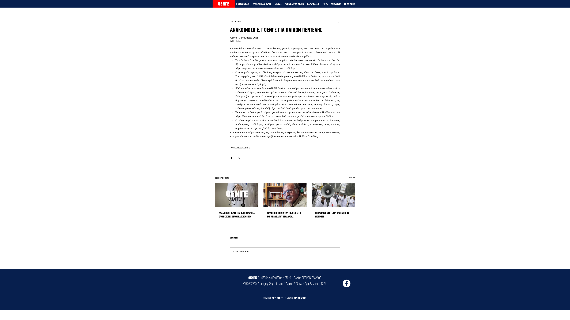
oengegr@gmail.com (271, 283)
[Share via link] (246, 158)
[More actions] (338, 21)
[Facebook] (346, 283)
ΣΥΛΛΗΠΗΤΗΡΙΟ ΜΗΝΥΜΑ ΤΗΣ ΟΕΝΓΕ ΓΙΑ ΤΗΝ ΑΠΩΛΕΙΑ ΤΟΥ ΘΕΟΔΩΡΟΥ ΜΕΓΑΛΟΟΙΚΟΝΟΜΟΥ (284, 214)
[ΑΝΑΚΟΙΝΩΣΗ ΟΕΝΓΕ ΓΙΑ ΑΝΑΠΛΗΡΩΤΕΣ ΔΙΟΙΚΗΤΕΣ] (333, 195)
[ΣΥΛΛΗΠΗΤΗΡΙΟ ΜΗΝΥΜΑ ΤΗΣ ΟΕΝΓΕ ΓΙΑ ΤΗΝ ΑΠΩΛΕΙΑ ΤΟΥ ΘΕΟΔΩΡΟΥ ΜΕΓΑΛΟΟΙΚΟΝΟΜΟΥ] (285, 195)
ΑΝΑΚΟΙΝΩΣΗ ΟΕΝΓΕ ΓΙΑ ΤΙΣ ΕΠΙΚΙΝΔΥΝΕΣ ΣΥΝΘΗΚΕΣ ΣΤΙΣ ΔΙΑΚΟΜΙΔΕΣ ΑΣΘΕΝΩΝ (237, 214)
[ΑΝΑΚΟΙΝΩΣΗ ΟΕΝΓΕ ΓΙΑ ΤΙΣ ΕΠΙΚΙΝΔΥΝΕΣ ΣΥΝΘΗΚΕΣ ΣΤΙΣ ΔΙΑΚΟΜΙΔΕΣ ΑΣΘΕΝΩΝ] (236, 195)
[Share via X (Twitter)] (238, 158)
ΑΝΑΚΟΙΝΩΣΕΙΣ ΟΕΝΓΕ (240, 148)
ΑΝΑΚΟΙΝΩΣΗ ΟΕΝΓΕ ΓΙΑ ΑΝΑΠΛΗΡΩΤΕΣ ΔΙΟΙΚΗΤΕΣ (332, 214)
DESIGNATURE (300, 298)
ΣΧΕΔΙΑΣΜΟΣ (289, 298)
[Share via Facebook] (231, 158)
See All (352, 178)
